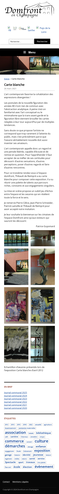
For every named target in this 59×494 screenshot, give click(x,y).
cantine (14, 436)
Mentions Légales (20, 481)
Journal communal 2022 (15, 401)
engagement (9, 451)
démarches (15, 446)
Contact (6, 481)
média (17, 459)
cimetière (33, 437)
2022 (30, 425)
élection (27, 466)
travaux (30, 462)
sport (20, 462)
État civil (8, 467)
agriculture (48, 425)
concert (29, 442)
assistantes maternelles (27, 428)
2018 (24, 425)
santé (32, 458)
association (15, 432)
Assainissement (10, 428)
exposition (42, 451)
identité (26, 454)
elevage (30, 447)
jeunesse (38, 454)
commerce (14, 441)
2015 (18, 425)
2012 (6, 425)
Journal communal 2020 (15, 408)
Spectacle (10, 462)
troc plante (41, 462)
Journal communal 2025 (15, 392)
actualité (38, 425)
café (6, 437)
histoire (17, 455)
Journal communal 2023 (15, 398)
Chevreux (24, 437)
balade (31, 433)
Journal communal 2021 (15, 404)
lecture (48, 455)
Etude (19, 451)
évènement (44, 466)
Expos (6, 78)
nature (24, 459)
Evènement (27, 451)
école (17, 467)
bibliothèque (43, 432)
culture (41, 441)
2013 (12, 425)
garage (8, 454)
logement (8, 459)
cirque (42, 437)
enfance (41, 446)
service (41, 458)
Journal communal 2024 (15, 395)
